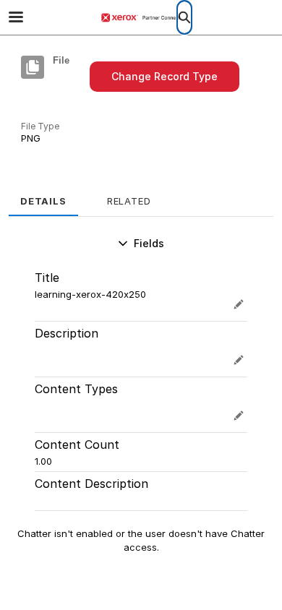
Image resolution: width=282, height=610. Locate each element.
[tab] (43, 196)
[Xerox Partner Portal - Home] (141, 17)
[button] (164, 76)
